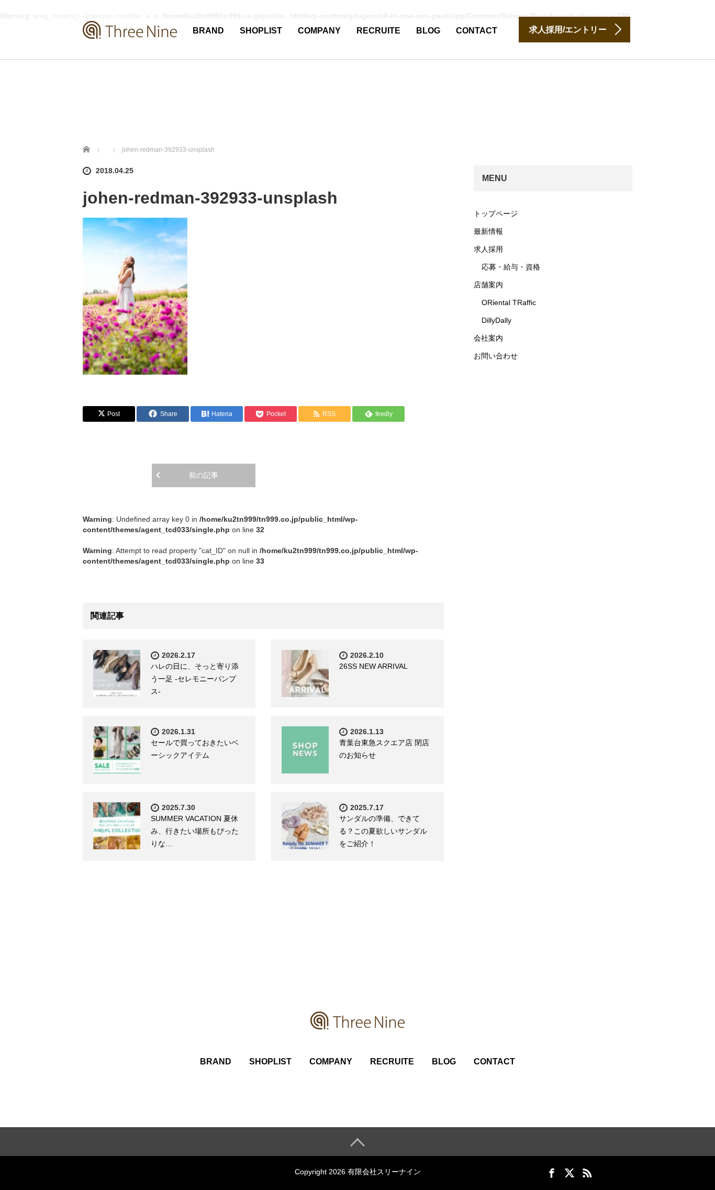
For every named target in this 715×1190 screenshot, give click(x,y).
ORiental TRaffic (509, 302)
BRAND (208, 30)
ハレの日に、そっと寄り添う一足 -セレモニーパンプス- (195, 678)
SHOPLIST (261, 30)
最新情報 (488, 231)
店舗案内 (488, 284)
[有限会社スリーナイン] (130, 28)
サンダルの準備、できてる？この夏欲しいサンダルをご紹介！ (383, 831)
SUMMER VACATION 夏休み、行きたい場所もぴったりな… (195, 831)
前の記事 (203, 475)
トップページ (496, 213)
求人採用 (488, 249)
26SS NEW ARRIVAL (373, 666)
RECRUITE (378, 30)
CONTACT (476, 30)
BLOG (428, 30)
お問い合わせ (496, 356)
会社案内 (488, 338)
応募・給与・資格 (511, 267)
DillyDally (496, 320)
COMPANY (319, 30)
